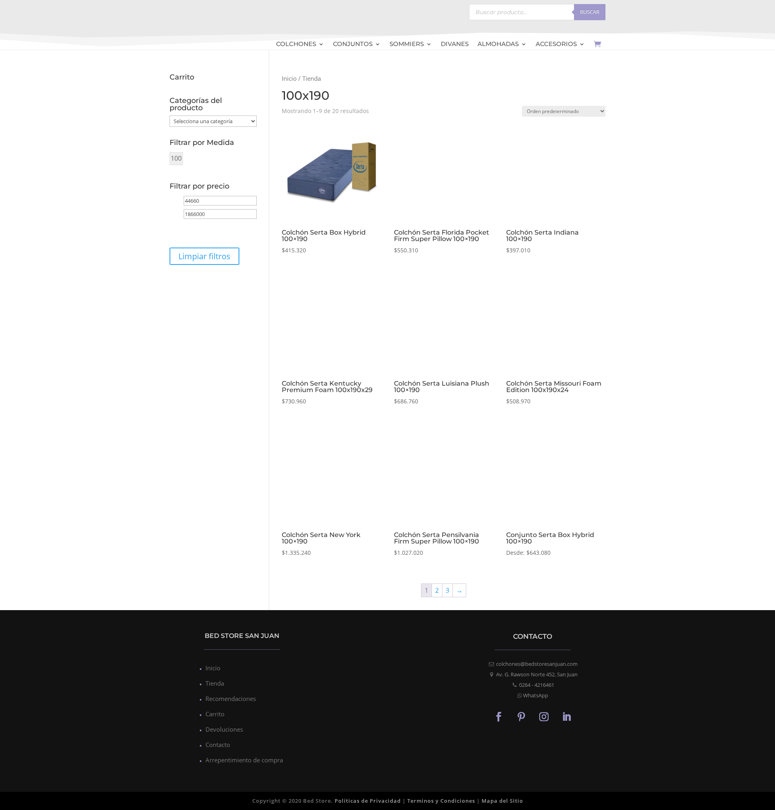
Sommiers (407, 45)
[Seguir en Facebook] (499, 716)
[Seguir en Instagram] (544, 716)
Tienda (214, 683)
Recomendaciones (230, 699)
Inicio (289, 78)
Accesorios (556, 45)
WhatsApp (535, 695)
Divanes (455, 45)
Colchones (296, 45)
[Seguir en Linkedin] (566, 716)
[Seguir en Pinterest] (521, 716)
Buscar (589, 11)
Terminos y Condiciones (441, 800)
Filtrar (191, 229)
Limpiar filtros (204, 256)
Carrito (214, 714)
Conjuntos (353, 45)
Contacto (217, 745)
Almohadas (498, 45)
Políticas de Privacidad (368, 800)
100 (176, 158)
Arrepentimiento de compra (244, 760)
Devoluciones (224, 729)
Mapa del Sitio (502, 800)
